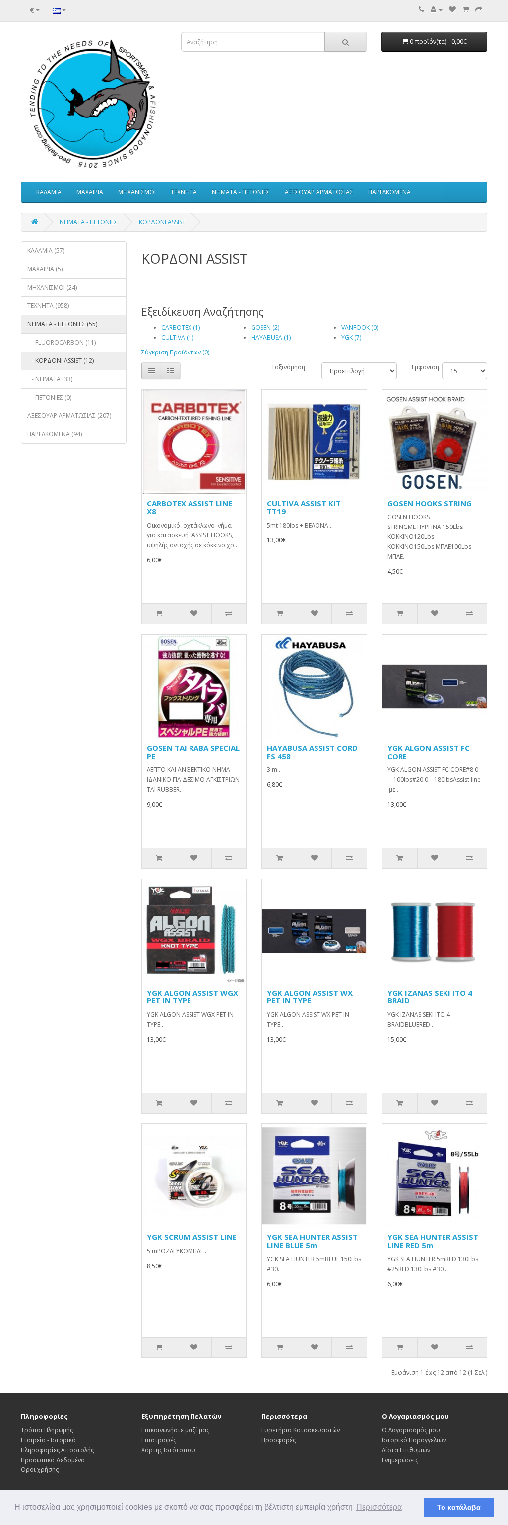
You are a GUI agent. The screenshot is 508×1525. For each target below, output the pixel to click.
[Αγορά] (478, 9)
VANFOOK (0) (359, 327)
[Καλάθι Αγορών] (465, 9)
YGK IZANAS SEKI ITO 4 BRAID (429, 997)
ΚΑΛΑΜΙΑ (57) (45, 250)
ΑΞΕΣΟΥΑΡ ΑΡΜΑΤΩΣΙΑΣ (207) (69, 415)
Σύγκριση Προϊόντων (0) (175, 352)
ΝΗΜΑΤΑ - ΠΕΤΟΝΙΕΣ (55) (62, 324)
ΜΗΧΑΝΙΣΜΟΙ (137, 192)
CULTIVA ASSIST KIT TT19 (304, 507)
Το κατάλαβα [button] (459, 1507)
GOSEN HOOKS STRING (429, 503)
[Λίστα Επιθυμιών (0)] (452, 9)
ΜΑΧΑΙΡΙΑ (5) (45, 269)
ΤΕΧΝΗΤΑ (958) (48, 305)
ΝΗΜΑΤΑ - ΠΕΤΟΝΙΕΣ (241, 192)
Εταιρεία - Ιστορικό (48, 1440)
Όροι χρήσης (40, 1470)
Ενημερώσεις (400, 1460)
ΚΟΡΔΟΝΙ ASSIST (162, 222)
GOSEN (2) (265, 327)
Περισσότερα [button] (379, 1507)
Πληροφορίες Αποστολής (57, 1450)
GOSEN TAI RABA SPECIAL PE (193, 752)
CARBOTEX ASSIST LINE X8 (189, 507)
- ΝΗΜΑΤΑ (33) (49, 379)
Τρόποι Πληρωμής (47, 1430)
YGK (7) (351, 337)
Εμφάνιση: (426, 367)
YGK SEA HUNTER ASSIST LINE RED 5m (432, 1241)
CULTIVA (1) (177, 337)
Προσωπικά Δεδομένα (53, 1460)
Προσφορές (278, 1440)
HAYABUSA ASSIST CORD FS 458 (312, 752)
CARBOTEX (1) (180, 327)
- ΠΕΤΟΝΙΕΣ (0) (49, 397)
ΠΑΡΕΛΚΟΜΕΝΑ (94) (54, 434)
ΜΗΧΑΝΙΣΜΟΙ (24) (52, 287)
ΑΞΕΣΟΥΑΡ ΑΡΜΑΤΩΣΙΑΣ (319, 192)
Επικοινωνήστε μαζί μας (175, 1430)
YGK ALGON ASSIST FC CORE (428, 752)
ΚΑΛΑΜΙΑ (49, 192)
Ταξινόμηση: (289, 367)
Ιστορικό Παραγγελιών (414, 1440)
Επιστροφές (158, 1440)
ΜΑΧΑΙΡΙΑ (89, 192)
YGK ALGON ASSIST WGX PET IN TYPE (192, 997)
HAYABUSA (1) (271, 337)
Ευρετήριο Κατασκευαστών (300, 1430)
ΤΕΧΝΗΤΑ (184, 192)
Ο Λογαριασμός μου (411, 1430)
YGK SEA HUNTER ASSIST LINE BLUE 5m (312, 1241)
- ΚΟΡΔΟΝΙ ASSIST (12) (60, 360)
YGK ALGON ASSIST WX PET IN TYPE (310, 997)
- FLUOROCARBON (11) (61, 342)
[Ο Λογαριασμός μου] (437, 9)
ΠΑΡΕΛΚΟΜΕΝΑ (389, 192)
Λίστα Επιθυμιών (406, 1450)
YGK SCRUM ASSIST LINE (192, 1237)
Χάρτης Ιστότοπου (168, 1450)
